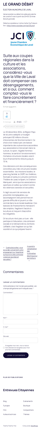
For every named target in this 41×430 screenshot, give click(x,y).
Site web (6, 336)
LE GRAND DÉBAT (18, 4)
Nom (5, 318)
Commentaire (8, 292)
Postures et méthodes (15, 126)
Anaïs (11, 107)
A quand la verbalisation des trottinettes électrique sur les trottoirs (32, 252)
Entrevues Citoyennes (18, 390)
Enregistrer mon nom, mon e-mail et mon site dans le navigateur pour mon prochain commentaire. (17, 348)
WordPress (34, 426)
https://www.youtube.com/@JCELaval (21, 25)
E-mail (5, 327)
